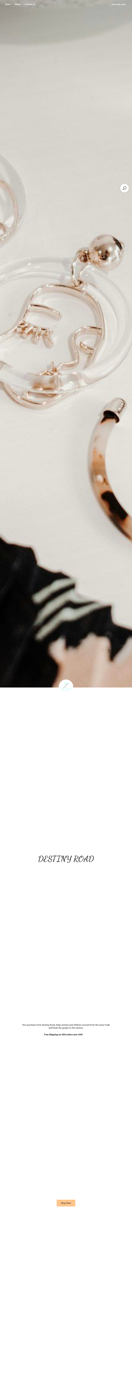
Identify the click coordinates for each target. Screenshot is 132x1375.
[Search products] (124, 188)
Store (7, 4)
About (17, 4)
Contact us (30, 4)
